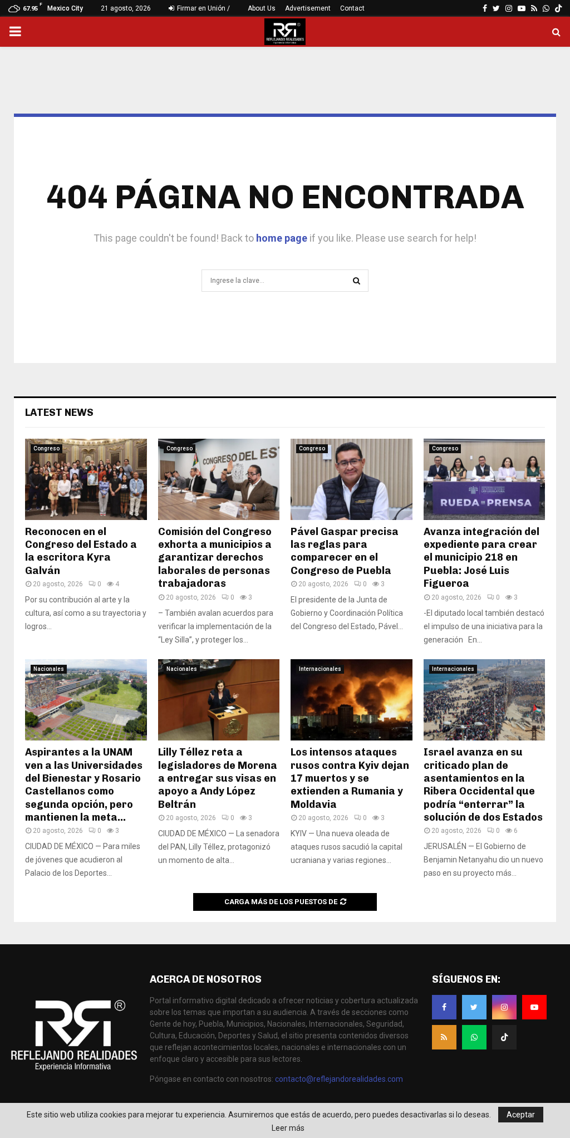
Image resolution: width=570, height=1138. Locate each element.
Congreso (46, 448)
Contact (352, 8)
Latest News (59, 412)
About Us (262, 8)
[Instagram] (504, 1007)
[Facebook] (444, 1007)
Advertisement (308, 8)
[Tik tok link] (558, 8)
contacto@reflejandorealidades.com (339, 1079)
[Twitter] (474, 1007)
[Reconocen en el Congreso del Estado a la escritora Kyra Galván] (86, 479)
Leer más (288, 1128)
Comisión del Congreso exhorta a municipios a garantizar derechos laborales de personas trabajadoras (215, 558)
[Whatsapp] (474, 1037)
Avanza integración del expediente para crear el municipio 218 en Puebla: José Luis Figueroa (481, 558)
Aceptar (521, 1114)
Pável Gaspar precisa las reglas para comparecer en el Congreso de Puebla (345, 551)
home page (281, 238)
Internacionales (320, 669)
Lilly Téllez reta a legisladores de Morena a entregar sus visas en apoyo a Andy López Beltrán (217, 778)
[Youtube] (534, 1007)
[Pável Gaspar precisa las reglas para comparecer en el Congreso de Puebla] (351, 479)
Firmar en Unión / (202, 8)
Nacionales (48, 669)
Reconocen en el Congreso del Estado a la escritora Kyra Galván (81, 551)
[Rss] (444, 1037)
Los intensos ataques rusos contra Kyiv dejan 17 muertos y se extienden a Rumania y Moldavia (350, 778)
